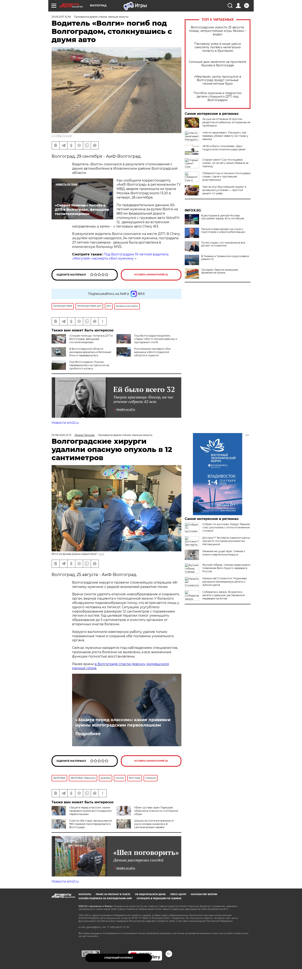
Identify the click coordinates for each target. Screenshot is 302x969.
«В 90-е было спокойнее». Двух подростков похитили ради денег (224, 148)
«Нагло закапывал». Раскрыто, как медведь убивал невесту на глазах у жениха (225, 136)
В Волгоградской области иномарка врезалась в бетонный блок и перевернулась (90, 352)
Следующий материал (118, 957)
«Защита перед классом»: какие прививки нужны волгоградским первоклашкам (123, 722)
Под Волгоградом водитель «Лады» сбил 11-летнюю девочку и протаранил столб (155, 339)
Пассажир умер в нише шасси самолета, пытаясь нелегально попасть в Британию (217, 47)
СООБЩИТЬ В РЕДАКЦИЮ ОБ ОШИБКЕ (159, 898)
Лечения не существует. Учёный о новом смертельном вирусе (223, 553)
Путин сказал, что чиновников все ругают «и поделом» (223, 244)
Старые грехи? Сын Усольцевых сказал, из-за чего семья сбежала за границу (225, 163)
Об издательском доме (150, 894)
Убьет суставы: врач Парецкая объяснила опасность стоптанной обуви (156, 811)
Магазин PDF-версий (204, 894)
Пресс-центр (178, 894)
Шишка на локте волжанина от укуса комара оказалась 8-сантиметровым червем (154, 824)
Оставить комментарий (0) (151, 274)
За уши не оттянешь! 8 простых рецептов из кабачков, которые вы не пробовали (226, 122)
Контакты (84, 894)
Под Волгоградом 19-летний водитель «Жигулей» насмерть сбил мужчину (120, 256)
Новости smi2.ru (65, 423)
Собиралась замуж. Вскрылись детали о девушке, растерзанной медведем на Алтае (223, 595)
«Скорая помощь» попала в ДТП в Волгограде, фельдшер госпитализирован (91, 339)
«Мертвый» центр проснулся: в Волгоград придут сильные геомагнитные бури (217, 80)
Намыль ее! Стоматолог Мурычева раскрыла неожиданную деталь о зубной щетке (224, 581)
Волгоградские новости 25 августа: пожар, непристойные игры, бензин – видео (217, 31)
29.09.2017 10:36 (61, 16)
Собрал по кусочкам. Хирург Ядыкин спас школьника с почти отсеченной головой (226, 527)
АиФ (101, 553)
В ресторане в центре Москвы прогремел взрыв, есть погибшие (222, 217)
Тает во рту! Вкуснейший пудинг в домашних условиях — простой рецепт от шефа (224, 190)
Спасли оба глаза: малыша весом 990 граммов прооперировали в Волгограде (90, 824)
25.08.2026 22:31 (61, 435)
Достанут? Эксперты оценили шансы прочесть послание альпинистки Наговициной (226, 541)
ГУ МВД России (62, 135)
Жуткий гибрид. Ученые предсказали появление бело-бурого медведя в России (226, 568)
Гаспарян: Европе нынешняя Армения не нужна (219, 271)
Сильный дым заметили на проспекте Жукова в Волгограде (217, 63)
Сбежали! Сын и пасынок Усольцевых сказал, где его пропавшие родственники (226, 176)
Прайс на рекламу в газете (113, 894)
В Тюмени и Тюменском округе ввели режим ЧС (225, 258)
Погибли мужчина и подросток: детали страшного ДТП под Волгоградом (218, 96)
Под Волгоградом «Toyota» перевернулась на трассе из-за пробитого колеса (89, 365)
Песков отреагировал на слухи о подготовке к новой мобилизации (223, 230)
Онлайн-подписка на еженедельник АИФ (105, 898)
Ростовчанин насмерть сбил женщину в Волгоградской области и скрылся (152, 352)
